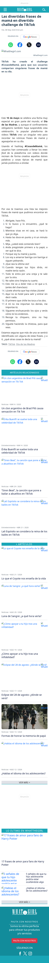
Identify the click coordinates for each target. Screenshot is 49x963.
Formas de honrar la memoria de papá (24, 735)
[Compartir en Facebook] (19, 44)
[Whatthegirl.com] (24, 9)
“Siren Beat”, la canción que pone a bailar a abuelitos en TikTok (21, 492)
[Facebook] (20, 952)
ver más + (24, 902)
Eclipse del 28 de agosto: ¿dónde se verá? (22, 696)
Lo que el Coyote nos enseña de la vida (24, 578)
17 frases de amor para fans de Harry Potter (23, 863)
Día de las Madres (25, 344)
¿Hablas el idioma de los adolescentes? (36, 889)
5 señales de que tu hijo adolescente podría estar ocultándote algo (36, 877)
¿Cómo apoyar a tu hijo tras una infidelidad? (20, 655)
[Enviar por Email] (38, 44)
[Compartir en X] (29, 44)
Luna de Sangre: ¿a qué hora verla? (21, 616)
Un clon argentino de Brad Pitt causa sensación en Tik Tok (22, 410)
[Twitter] (25, 952)
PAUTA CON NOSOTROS (24, 940)
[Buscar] (43, 9)
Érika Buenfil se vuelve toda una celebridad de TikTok (20, 451)
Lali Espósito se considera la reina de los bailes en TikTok (24, 533)
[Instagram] (30, 952)
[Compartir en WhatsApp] (10, 44)
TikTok (11, 344)
